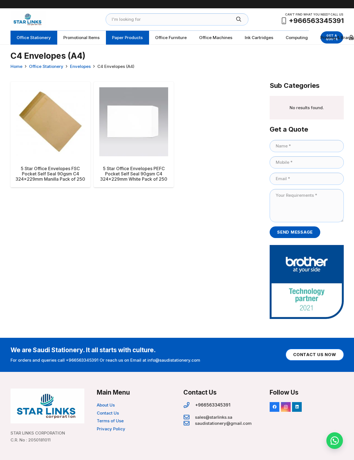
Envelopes (80, 66)
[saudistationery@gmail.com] (189, 423)
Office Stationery (46, 66)
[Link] (28, 19)
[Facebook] (274, 407)
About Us (106, 405)
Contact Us (108, 413)
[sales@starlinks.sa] (189, 417)
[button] (334, 440)
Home (16, 66)
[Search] (238, 19)
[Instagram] (286, 407)
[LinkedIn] (297, 407)
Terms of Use (110, 420)
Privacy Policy (111, 428)
